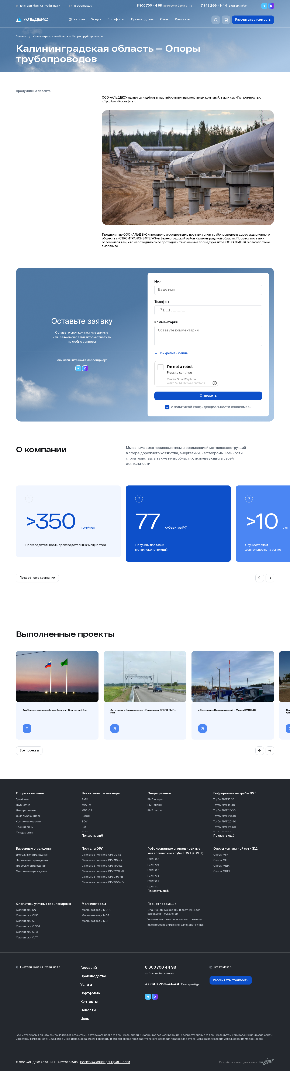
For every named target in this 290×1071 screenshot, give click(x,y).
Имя (157, 281)
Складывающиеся (28, 816)
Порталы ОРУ (92, 848)
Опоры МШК (221, 865)
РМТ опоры (155, 810)
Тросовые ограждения (31, 865)
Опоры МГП (220, 860)
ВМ (84, 827)
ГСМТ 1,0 (153, 887)
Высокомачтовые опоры (101, 793)
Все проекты (29, 750)
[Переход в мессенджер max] (271, 6)
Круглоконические (28, 821)
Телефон (161, 302)
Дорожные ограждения (32, 854)
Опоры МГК (220, 854)
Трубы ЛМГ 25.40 (224, 821)
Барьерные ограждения (34, 848)
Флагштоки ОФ (26, 910)
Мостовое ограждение (31, 871)
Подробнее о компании (37, 577)
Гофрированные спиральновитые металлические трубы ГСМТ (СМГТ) (175, 851)
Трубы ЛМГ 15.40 (224, 805)
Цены (85, 1019)
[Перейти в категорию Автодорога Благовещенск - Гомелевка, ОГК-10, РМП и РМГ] (114, 728)
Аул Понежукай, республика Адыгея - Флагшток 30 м (55, 710)
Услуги (96, 19)
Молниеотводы (94, 904)
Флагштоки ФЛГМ (28, 926)
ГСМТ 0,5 (153, 859)
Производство (142, 19)
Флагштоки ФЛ (26, 921)
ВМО (85, 799)
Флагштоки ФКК (27, 915)
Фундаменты (24, 832)
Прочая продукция (162, 904)
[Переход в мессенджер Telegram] (264, 6)
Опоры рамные (159, 793)
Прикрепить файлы (173, 353)
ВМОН (86, 816)
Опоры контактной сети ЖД (235, 848)
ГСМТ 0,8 (153, 875)
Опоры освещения (30, 793)
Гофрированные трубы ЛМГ (234, 793)
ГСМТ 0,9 (153, 881)
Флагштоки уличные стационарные (43, 904)
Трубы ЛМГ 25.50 (224, 827)
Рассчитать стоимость (253, 19)
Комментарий (166, 322)
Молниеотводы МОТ (95, 915)
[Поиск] (215, 20)
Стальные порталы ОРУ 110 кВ (102, 860)
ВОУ (84, 821)
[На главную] (32, 20)
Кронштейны (24, 827)
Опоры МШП (221, 871)
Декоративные (26, 810)
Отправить (208, 395)
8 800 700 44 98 (149, 5)
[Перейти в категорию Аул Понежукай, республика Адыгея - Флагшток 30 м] (27, 728)
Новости (88, 1010)
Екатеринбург (238, 5)
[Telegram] (148, 997)
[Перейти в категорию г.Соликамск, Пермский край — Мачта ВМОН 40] (202, 728)
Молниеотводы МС (94, 921)
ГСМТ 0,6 (153, 864)
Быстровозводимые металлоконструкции (176, 925)
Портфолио (116, 19)
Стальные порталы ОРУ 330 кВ (102, 877)
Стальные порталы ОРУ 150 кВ (102, 865)
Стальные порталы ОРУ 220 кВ (103, 871)
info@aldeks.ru (83, 5)
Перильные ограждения (32, 860)
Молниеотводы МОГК (96, 910)
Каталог (79, 19)
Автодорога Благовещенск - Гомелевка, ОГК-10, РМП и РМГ (143, 711)
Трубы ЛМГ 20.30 (224, 810)
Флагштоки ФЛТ (27, 937)
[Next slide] (270, 578)
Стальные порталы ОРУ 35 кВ (101, 854)
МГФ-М (86, 805)
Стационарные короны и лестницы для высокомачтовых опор (174, 912)
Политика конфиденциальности (105, 1062)
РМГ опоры (155, 805)
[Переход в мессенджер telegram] (78, 368)
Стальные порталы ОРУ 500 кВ (103, 882)
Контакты (182, 19)
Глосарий (88, 968)
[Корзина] (226, 20)
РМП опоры (155, 799)
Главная (21, 36)
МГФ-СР (87, 810)
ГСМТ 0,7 (153, 870)
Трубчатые (23, 805)
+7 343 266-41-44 (213, 5)
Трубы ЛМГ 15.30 (224, 799)
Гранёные (22, 799)
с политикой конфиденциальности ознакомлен (211, 407)
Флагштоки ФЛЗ (27, 932)
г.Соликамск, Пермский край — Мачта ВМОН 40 (227, 710)
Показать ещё (92, 835)
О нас (164, 19)
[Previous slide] (259, 578)
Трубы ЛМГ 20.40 (224, 816)
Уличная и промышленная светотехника (175, 919)
